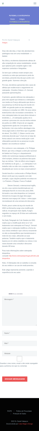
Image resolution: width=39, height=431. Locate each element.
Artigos (4, 43)
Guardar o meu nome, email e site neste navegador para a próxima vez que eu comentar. (19, 364)
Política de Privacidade (24, 411)
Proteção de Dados (19, 414)
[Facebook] (3, 281)
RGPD (9, 411)
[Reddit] (22, 281)
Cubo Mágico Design (26, 424)
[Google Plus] (10, 281)
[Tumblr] (16, 281)
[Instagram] (22, 404)
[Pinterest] (13, 281)
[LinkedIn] (19, 281)
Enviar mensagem (15, 379)
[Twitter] (6, 281)
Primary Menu (35, 3)
